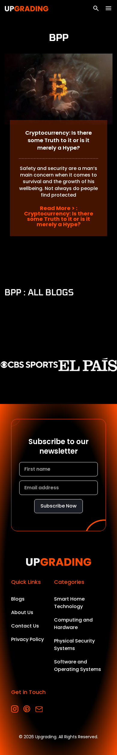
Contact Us (25, 625)
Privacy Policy (27, 639)
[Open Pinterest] (27, 709)
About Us (22, 612)
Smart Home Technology (69, 603)
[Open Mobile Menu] (108, 8)
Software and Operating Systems (77, 665)
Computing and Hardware (73, 623)
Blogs (18, 599)
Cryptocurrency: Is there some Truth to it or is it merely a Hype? (58, 140)
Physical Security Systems (74, 644)
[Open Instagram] (15, 709)
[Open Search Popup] (96, 8)
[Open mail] (39, 709)
